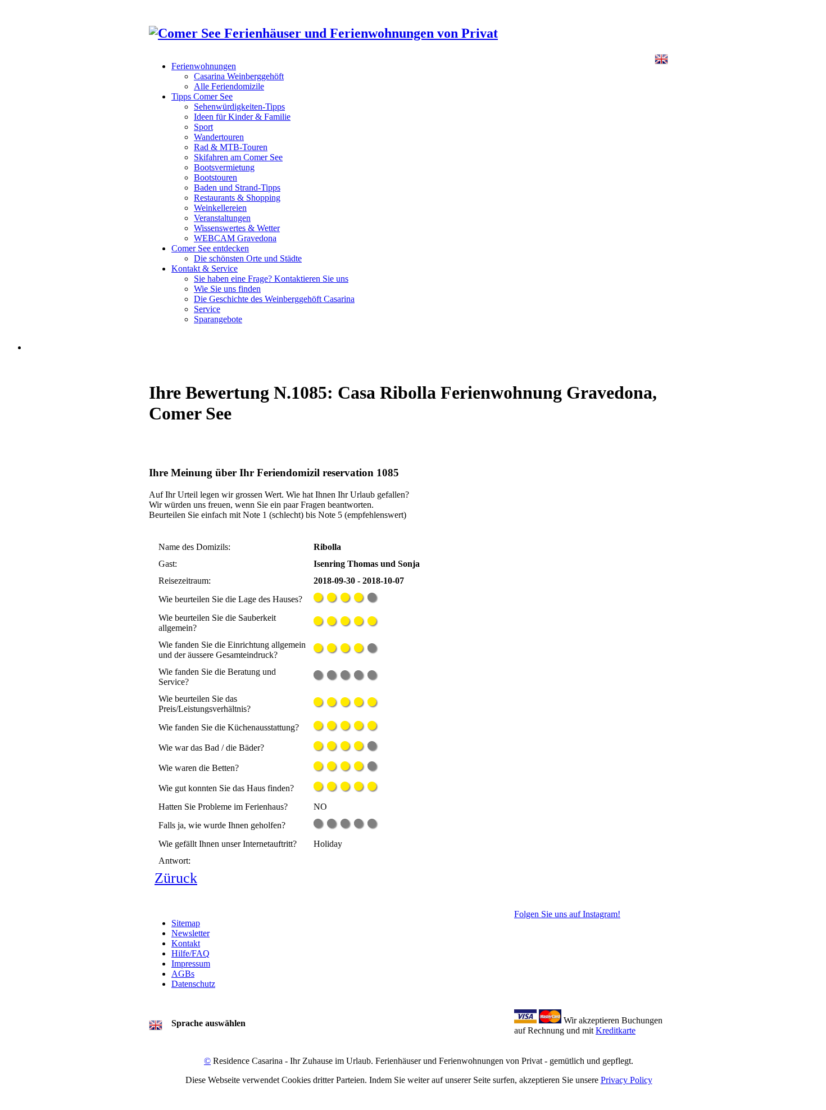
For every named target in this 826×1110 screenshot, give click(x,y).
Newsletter (190, 933)
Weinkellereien (220, 208)
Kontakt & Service (204, 268)
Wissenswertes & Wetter (237, 228)
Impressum (190, 963)
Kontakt (185, 943)
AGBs (182, 973)
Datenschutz (193, 984)
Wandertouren (219, 137)
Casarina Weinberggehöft (239, 76)
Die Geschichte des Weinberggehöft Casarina (274, 299)
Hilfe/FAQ (190, 953)
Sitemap (185, 923)
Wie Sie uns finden (227, 289)
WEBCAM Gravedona (235, 238)
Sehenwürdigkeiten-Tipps (239, 106)
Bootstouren (215, 177)
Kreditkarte (616, 1030)
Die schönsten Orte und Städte (248, 258)
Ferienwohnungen (203, 66)
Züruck (176, 878)
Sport (203, 127)
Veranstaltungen (222, 218)
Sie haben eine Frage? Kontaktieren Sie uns (271, 278)
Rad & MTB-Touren (230, 147)
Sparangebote (218, 319)
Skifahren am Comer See (238, 157)
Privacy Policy (626, 1080)
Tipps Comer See (202, 96)
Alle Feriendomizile (229, 86)
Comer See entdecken (210, 248)
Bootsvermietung (224, 167)
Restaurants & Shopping (237, 197)
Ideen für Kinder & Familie (242, 116)
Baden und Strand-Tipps (237, 187)
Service (207, 309)
